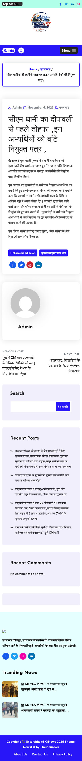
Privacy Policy (62, 754)
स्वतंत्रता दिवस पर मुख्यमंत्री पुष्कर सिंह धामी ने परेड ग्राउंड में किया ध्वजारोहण (42, 477)
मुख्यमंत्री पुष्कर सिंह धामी (53, 253)
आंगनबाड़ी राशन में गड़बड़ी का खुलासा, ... (45, 710)
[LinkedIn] (31, 656)
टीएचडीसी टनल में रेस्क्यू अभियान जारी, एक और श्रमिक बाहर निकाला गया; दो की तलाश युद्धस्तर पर (41, 491)
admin (25, 326)
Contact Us (40, 754)
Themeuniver (49, 747)
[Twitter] (14, 656)
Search (17, 393)
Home (33, 69)
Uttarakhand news (22, 253)
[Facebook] (5, 656)
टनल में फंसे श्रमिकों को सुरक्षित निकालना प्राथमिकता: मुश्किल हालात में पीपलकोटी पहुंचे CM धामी (43, 529)
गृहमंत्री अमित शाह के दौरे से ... (39, 689)
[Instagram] (78, 4)
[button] (12, 4)
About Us (20, 754)
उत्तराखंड (45, 69)
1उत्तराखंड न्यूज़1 (58, 684)
